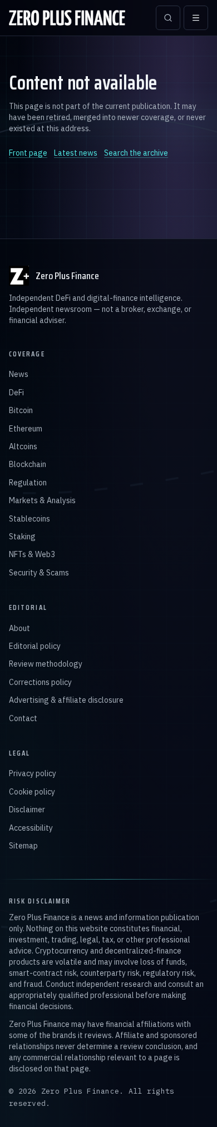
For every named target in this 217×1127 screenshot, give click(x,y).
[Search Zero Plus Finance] (168, 18)
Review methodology (45, 664)
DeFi (16, 393)
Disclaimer (27, 810)
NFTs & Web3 (32, 554)
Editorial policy (35, 646)
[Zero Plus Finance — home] (67, 18)
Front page (28, 153)
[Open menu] (196, 18)
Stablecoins (29, 519)
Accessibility (31, 828)
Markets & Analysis (42, 500)
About (19, 628)
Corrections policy (40, 682)
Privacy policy (32, 773)
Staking (22, 537)
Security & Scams (39, 573)
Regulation (28, 483)
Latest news (75, 153)
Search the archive (136, 153)
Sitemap (23, 846)
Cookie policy (32, 792)
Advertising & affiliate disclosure (66, 700)
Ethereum (25, 429)
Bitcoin (21, 410)
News (18, 374)
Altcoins (23, 446)
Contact (23, 718)
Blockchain (27, 464)
